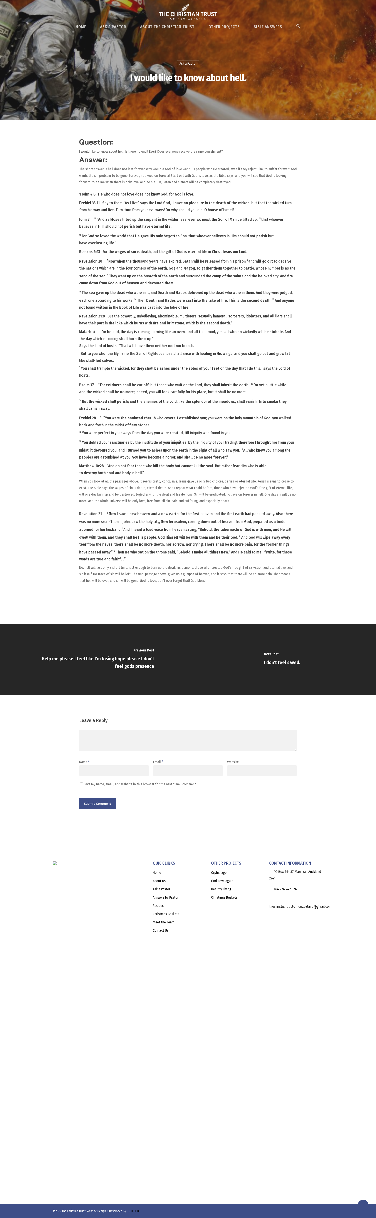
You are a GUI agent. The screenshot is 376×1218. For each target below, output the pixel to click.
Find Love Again (222, 881)
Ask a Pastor (188, 64)
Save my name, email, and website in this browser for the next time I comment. (140, 784)
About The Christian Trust (167, 26)
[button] (298, 28)
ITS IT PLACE (134, 1211)
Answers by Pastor (165, 897)
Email (158, 762)
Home (81, 26)
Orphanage (219, 872)
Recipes (158, 906)
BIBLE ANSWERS (268, 26)
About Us (159, 881)
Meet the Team (163, 922)
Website (233, 762)
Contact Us (160, 930)
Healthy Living (221, 889)
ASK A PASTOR (113, 26)
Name (84, 762)
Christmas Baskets (166, 914)
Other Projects (224, 26)
